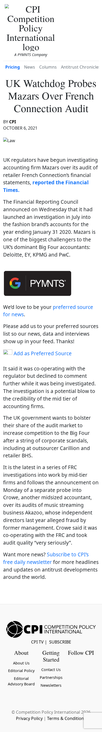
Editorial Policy (21, 670)
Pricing (12, 67)
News (29, 67)
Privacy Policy (29, 718)
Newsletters (51, 685)
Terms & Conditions (66, 718)
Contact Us (51, 669)
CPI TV (37, 642)
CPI (12, 122)
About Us (21, 663)
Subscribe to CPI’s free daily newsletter (46, 558)
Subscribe (60, 642)
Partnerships (51, 677)
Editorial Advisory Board (21, 681)
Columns (48, 67)
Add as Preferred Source (42, 353)
